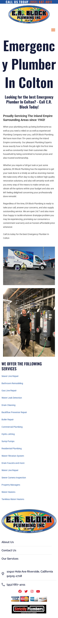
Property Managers (11, 485)
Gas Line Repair (9, 390)
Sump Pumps (8, 441)
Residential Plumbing (12, 448)
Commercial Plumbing (12, 427)
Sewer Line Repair (10, 376)
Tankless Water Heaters (13, 499)
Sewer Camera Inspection (14, 477)
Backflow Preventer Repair (14, 412)
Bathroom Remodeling (12, 383)
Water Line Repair (10, 470)
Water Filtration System (13, 456)
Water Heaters (8, 492)
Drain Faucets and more (13, 463)
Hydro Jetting (8, 434)
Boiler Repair (8, 419)
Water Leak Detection (12, 398)
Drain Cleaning (8, 405)
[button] (53, 30)
